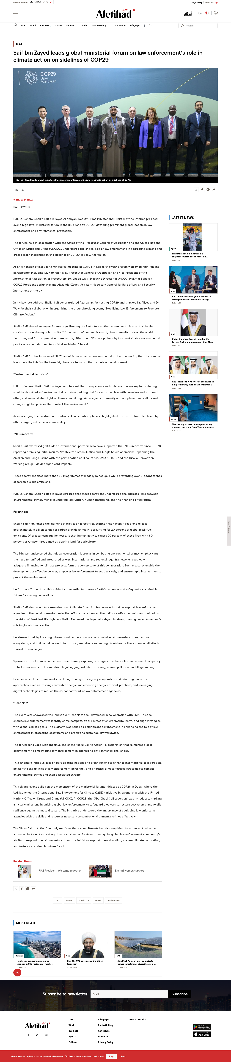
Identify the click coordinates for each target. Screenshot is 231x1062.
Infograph (135, 25)
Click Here (69, 1056)
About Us (103, 1036)
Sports (58, 25)
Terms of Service (136, 1019)
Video (85, 25)
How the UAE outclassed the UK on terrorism (85, 962)
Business (45, 25)
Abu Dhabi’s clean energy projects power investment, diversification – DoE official (136, 962)
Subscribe (180, 994)
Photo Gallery (99, 25)
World (33, 25)
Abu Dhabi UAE (39, 1)
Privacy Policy (105, 1042)
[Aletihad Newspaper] (115, 13)
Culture (70, 25)
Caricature (120, 25)
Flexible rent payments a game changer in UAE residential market (34, 962)
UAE (23, 25)
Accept (111, 1056)
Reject (123, 1056)
